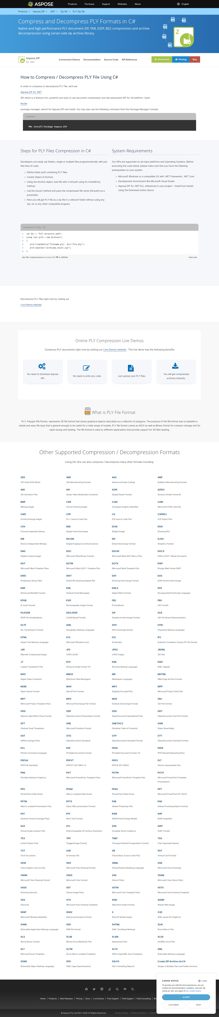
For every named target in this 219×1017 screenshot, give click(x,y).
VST (68, 887)
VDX (68, 863)
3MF (68, 477)
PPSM (69, 789)
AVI (68, 489)
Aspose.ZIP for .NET (31, 92)
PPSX (115, 789)
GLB (160, 612)
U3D (68, 850)
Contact (153, 1013)
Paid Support (127, 998)
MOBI (23, 686)
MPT (23, 698)
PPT (160, 789)
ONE (68, 723)
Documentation (92, 59)
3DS (23, 477)
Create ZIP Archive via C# (171, 961)
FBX (160, 600)
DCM (114, 526)
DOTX (115, 563)
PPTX (69, 801)
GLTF (23, 625)
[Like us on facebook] (86, 989)
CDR (68, 502)
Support (106, 4)
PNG (23, 772)
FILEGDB (25, 612)
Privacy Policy (121, 1013)
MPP (160, 686)
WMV (69, 912)
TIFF (68, 838)
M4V (23, 674)
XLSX (161, 936)
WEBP (161, 899)
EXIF (68, 600)
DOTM (69, 563)
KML (114, 661)
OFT (23, 723)
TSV (160, 838)
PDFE (160, 748)
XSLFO (115, 961)
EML (68, 588)
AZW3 (161, 489)
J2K (23, 649)
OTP (114, 735)
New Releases (66, 998)
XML (160, 949)
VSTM (115, 887)
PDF (68, 748)
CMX (23, 514)
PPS (23, 789)
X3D (160, 912)
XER (68, 924)
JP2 (68, 649)
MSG (114, 698)
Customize (173, 1005)
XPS (68, 961)
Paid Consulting (144, 998)
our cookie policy (193, 991)
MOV (69, 686)
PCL (23, 748)
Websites (122, 4)
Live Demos (98, 998)
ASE (23, 489)
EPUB (23, 600)
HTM (160, 625)
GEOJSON (71, 612)
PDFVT (70, 760)
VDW (23, 863)
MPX (68, 698)
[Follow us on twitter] (94, 989)
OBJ (160, 698)
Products (72, 4)
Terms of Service (138, 1013)
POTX (161, 772)
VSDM (24, 875)
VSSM (161, 875)
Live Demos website (31, 304)
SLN (23, 826)
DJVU (161, 538)
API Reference (129, 59)
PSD (160, 801)
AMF (160, 477)
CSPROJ (162, 514)
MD (114, 674)
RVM (114, 813)
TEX (23, 838)
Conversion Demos (69, 59)
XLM (160, 924)
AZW (114, 489)
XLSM (115, 936)
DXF (114, 575)
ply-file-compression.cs (33, 257)
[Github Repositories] (125, 989)
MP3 (114, 686)
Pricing (182, 59)
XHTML (116, 924)
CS (113, 514)
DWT (69, 575)
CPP (68, 514)
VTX (68, 899)
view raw (193, 257)
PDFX (115, 760)
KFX (68, 661)
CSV (23, 526)
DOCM (115, 551)
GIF (114, 612)
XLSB (69, 936)
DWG (23, 575)
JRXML (161, 649)
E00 (160, 575)
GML (68, 625)
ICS (114, 637)
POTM (115, 772)
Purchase (89, 4)
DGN (160, 526)
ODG (23, 711)
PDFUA (24, 760)
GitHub (64, 257)
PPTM (24, 801)
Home (43, 998)
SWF (160, 826)
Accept (186, 997)
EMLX (115, 588)
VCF (160, 850)
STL (68, 826)
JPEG (115, 649)
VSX (23, 899)
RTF (68, 813)
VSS (114, 875)
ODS (114, 711)
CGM (115, 502)
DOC (68, 551)
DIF (113, 538)
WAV (114, 899)
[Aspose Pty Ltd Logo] (45, 4)
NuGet (24, 103)
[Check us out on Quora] (117, 989)
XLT (23, 949)
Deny (198, 1005)
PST (23, 813)
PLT (160, 760)
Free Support (113, 998)
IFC (159, 637)
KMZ (160, 661)
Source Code (111, 59)
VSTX (161, 887)
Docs (87, 998)
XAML (24, 924)
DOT (23, 563)
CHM (160, 502)
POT (68, 772)
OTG (68, 735)
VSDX (69, 875)
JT (22, 661)
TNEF (115, 838)
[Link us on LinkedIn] (102, 989)
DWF (160, 563)
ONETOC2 (117, 723)
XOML (24, 961)
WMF (23, 912)
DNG (23, 551)
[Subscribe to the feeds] (132, 989)
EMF (23, 588)
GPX (114, 625)
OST (23, 735)
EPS (160, 588)
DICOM (70, 538)
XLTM (69, 949)
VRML (115, 863)
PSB (114, 801)
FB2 (114, 600)
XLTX (115, 949)
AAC (114, 477)
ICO (68, 637)
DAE (68, 526)
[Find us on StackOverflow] (109, 989)
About (138, 4)
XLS (23, 936)
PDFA (115, 748)
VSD (160, 863)
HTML (24, 637)
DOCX (161, 551)
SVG (114, 826)
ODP (68, 711)
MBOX (69, 674)
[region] (109, 242)
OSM (160, 723)
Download (163, 59)
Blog (156, 998)
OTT (160, 735)
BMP (23, 502)
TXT (23, 850)
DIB (22, 538)
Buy (195, 59)
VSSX (24, 887)
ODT (160, 711)
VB (113, 850)
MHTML (162, 674)
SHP (160, 813)
